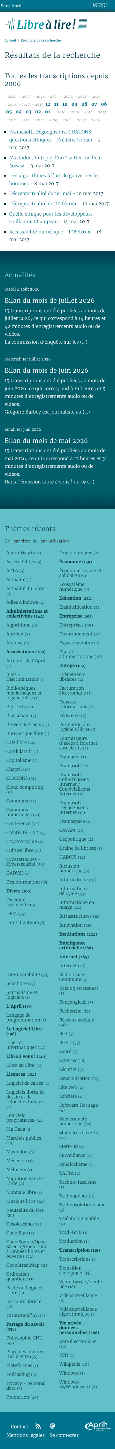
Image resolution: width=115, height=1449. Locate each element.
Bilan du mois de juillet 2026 (49, 300)
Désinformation (27, 882)
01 (47, 112)
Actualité (18, 579)
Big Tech (19, 706)
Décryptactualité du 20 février (43, 204)
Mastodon (20, 1152)
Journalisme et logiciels (21, 995)
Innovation (75, 925)
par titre (21, 541)
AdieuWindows (25, 602)
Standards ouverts (78, 1135)
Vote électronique (77, 1344)
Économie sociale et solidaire (80, 573)
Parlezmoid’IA (25, 1315)
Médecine (19, 1161)
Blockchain (21, 715)
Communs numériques (23, 812)
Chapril (18, 769)
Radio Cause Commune (73, 977)
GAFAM (71, 830)
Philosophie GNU (24, 1340)
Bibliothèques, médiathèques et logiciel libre (24, 693)
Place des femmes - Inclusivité (27, 1354)
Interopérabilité (27, 974)
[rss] (38, 1426)
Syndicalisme (76, 1164)
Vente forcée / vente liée (80, 1284)
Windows (72, 1373)
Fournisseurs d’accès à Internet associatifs (78, 743)
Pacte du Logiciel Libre (24, 1290)
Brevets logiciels (27, 724)
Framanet (72, 757)
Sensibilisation (79, 1078)
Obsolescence (23, 1224)
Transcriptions (77, 1259)
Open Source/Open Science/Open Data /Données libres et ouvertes (26, 1249)
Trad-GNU (73, 1232)
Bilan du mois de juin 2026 (46, 370)
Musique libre (25, 1201)
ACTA (15, 570)
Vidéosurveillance (78, 1298)
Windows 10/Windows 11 (78, 1384)
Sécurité (71, 1069)
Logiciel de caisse (27, 1083)
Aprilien (18, 634)
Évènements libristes (72, 676)
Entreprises (76, 625)
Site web (71, 1087)
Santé (68, 1051)
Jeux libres (20, 983)
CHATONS (21, 778)
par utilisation (55, 541)
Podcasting (21, 1374)
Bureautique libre (27, 733)
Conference (22, 823)
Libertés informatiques (25, 1045)
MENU (100, 5)
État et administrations (80, 654)
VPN (66, 1355)
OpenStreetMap (26, 1265)
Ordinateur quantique (20, 1276)
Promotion (22, 1397)
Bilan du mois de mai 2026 (46, 440)
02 (38, 112)
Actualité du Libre (25, 591)
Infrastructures (79, 916)
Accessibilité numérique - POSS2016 (50, 232)
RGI (66, 1033)
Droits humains (79, 553)
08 (84, 104)
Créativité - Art (26, 832)
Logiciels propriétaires (24, 1117)
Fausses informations (76, 704)
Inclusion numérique (74, 868)
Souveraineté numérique (75, 1121)
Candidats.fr (22, 751)
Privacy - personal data (26, 1385)
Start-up (71, 1146)
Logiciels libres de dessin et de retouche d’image (25, 1099)
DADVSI (18, 873)
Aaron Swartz (23, 553)
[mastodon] (53, 1426)
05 (9, 112)
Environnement (80, 634)
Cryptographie (24, 841)
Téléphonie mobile (79, 1221)
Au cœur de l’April (25, 663)
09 (75, 104)
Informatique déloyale (73, 891)
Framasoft (73, 766)
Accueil (10, 40)
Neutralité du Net (24, 1212)
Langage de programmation (26, 1017)
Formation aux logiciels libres (77, 727)
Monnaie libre (24, 1192)
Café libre (20, 742)
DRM (16, 913)
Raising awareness (78, 990)
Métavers (19, 1169)
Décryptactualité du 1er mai (41, 194)
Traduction (73, 1241)
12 (47, 104)
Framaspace (75, 821)
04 (19, 112)
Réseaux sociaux (76, 1022)
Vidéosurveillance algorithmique (78, 1311)
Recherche (74, 1011)
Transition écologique (74, 1270)
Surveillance (76, 1155)
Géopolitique (76, 839)
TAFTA (69, 1173)
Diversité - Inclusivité (20, 902)
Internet (72, 965)
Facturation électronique (75, 690)
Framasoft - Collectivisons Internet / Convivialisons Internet (74, 784)
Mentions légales (25, 1435)
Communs (21, 801)
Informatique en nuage (76, 904)
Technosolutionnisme (80, 1207)
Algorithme (21, 625)
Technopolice (76, 1196)
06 (104, 104)
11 (56, 104)
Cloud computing (24, 789)
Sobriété (71, 1096)
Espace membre (79, 643)
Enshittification (79, 607)
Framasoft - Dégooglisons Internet (73, 807)
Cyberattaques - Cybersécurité (25, 861)
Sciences (72, 1060)
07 (94, 104)
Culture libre (23, 850)
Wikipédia (74, 1364)
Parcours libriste (24, 1304)
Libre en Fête (24, 1065)
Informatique (77, 880)
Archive (17, 643)
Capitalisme (21, 760)
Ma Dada (19, 1129)
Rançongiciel (76, 1002)
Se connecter (64, 1435)
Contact (19, 1427)
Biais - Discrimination (25, 676)
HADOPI (72, 857)
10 (64, 104)
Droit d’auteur (26, 922)
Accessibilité (24, 562)
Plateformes (22, 1365)
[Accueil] (46, 23)
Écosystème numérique (74, 586)
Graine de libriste (80, 848)
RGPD (69, 1042)
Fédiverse (72, 715)
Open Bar (20, 1233)
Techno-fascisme (77, 1184)
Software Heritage (78, 1107)
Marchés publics (23, 1140)
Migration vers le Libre (24, 1181)
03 (29, 112)
